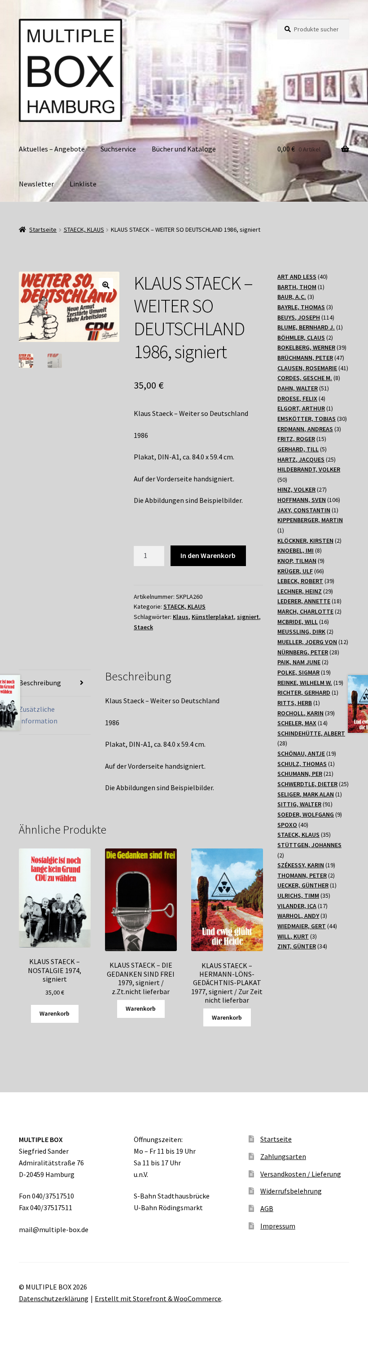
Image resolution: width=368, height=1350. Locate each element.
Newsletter (36, 183)
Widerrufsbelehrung (291, 1190)
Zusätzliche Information (38, 715)
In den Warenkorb (208, 555)
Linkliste (83, 183)
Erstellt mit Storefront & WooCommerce (158, 1298)
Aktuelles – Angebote (52, 148)
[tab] (55, 683)
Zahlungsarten (283, 1156)
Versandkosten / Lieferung (300, 1173)
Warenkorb (54, 1013)
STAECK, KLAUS (84, 229)
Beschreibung (40, 682)
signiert (248, 617)
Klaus (180, 617)
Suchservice (118, 148)
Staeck (143, 627)
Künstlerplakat (213, 617)
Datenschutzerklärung (53, 1298)
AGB (266, 1208)
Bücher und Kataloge (184, 148)
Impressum (277, 1225)
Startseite (43, 229)
